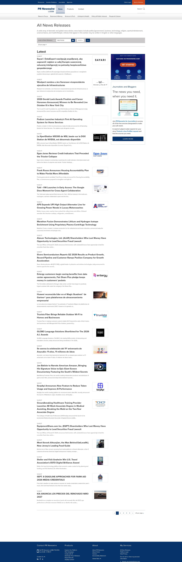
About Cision (96, 552)
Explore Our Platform (71, 550)
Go (88, 40)
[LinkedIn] (38, 559)
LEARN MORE (128, 139)
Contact (81, 9)
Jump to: (45, 40)
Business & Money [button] (56, 16)
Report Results (69, 558)
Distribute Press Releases (72, 556)
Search (139, 9)
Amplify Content (69, 560)
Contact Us (40, 557)
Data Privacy (123, 554)
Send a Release (138, 2)
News (60, 9)
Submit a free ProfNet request (127, 131)
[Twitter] (42, 559)
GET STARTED (128, 64)
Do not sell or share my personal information (129, 558)
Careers (94, 554)
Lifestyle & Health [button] (83, 16)
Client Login (127, 2)
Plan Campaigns (69, 552)
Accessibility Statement (99, 556)
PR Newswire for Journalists (126, 121)
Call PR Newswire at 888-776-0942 (49, 550)
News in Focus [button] (43, 16)
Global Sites (96, 559)
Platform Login (124, 552)
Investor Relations (51, 2)
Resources (41, 2)
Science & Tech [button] (70, 16)
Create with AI (69, 554)
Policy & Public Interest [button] (99, 16)
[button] (73, 40)
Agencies (69, 2)
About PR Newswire (98, 550)
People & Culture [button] (115, 16)
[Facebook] (40, 559)
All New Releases (125, 550)
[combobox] (80, 40)
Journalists (62, 2)
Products (70, 9)
